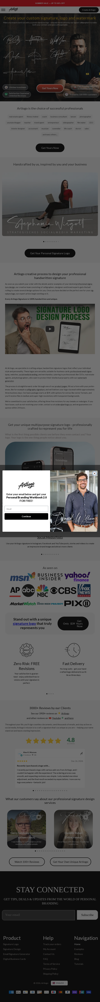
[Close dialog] (94, 473)
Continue (26, 516)
